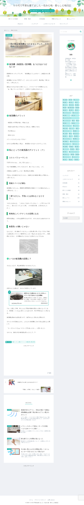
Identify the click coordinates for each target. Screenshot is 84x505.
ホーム (31, 500)
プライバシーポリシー (40, 500)
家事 (29, 342)
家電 (34, 342)
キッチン (16, 342)
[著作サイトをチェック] (71, 80)
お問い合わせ (51, 500)
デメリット (23, 342)
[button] (80, 32)
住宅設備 (9, 342)
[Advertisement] (28, 358)
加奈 (70, 54)
